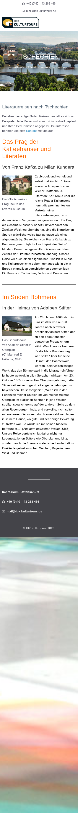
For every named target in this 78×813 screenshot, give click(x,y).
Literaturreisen (38, 67)
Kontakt (31, 130)
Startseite (17, 67)
